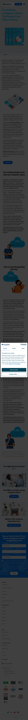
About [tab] (23, 348)
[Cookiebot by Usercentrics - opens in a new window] (20, 345)
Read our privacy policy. (15, 363)
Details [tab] (14, 348)
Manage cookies (13, 374)
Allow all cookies (14, 369)
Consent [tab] (5, 348)
